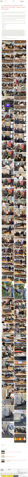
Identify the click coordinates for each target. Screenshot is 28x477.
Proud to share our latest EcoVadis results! (10, 456)
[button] (13, 1)
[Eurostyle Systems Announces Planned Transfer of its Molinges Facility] (3, 452)
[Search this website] (14, 446)
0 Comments (9, 452)
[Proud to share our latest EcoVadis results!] (3, 456)
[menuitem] (20, 1)
